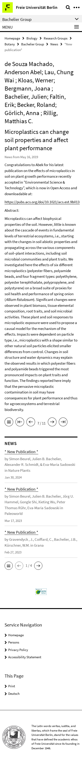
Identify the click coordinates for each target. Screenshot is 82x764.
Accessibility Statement (24, 657)
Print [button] (11, 686)
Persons (13, 642)
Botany (10, 44)
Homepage (12, 38)
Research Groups (55, 38)
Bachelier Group (32, 44)
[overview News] (9, 422)
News (54, 44)
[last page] (63, 422)
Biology (31, 38)
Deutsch (14, 693)
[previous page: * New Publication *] (30, 422)
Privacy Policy (18, 650)
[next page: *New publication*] (52, 422)
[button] (9, 565)
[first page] (19, 422)
